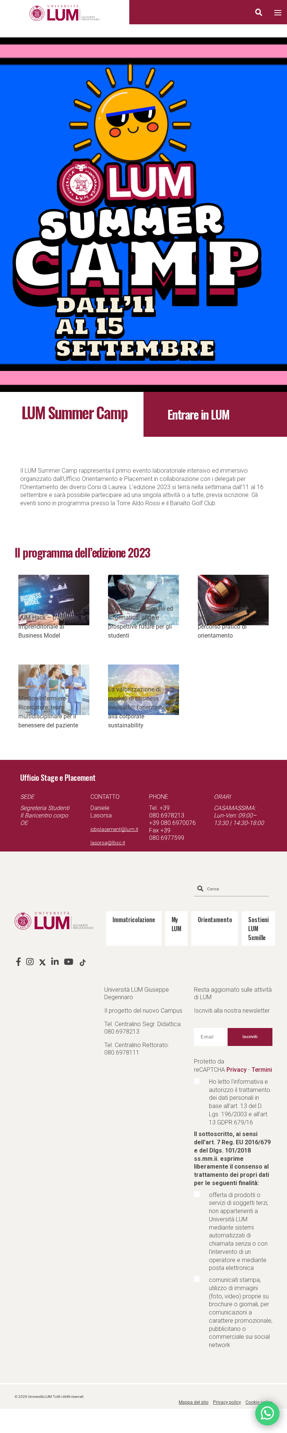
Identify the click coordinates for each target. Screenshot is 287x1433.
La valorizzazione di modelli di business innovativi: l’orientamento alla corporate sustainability (141, 707)
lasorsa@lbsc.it (107, 843)
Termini (261, 1069)
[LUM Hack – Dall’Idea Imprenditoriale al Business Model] (53, 600)
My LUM (177, 924)
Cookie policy (259, 1402)
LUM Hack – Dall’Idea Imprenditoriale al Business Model (46, 626)
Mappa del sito (194, 1402)
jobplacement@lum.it (114, 829)
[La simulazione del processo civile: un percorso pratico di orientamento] (233, 600)
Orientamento (215, 919)
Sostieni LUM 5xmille (258, 928)
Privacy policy (227, 1402)
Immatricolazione (133, 919)
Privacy (236, 1069)
